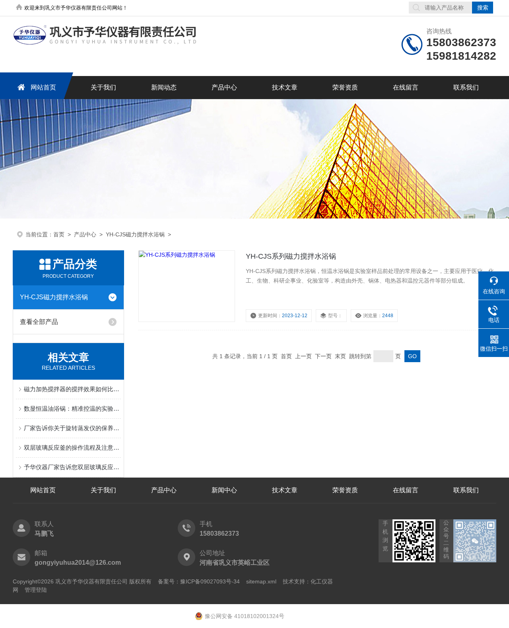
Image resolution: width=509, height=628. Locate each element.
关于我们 (103, 87)
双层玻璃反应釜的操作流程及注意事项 (72, 447)
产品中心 (224, 87)
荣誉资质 (345, 87)
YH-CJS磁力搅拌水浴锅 (135, 234)
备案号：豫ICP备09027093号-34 (199, 581)
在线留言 (405, 87)
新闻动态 (164, 87)
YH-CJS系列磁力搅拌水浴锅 (291, 256)
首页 (58, 234)
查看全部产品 (39, 321)
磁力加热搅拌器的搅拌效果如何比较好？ (72, 389)
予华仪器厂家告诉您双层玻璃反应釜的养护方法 (72, 467)
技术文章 (284, 87)
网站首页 (43, 87)
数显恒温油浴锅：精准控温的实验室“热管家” (72, 408)
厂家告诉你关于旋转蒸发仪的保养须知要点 (72, 428)
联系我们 (466, 87)
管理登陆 (36, 590)
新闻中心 (224, 490)
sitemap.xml (261, 581)
